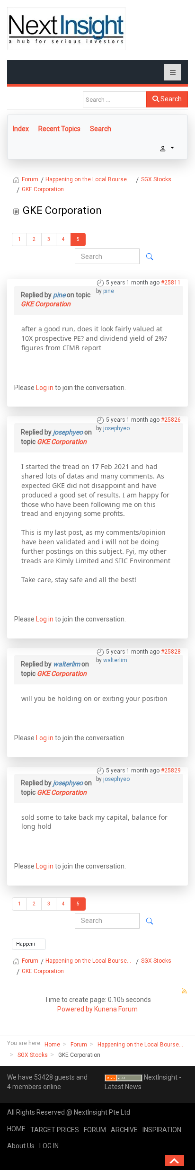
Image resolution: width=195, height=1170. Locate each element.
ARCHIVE (124, 1130)
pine (108, 291)
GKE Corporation (46, 304)
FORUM (95, 1130)
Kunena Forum (116, 1009)
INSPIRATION (161, 1130)
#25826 (171, 420)
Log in (44, 387)
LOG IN (49, 1146)
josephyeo (116, 428)
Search (170, 99)
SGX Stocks (33, 1055)
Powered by (75, 1009)
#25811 (171, 282)
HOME (16, 1129)
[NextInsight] (66, 28)
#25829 (171, 770)
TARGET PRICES (54, 1130)
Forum (79, 1044)
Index (21, 129)
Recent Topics (59, 129)
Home (52, 1044)
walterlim (115, 660)
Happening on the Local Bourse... (140, 1044)
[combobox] (115, 99)
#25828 (171, 651)
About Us (21, 1146)
